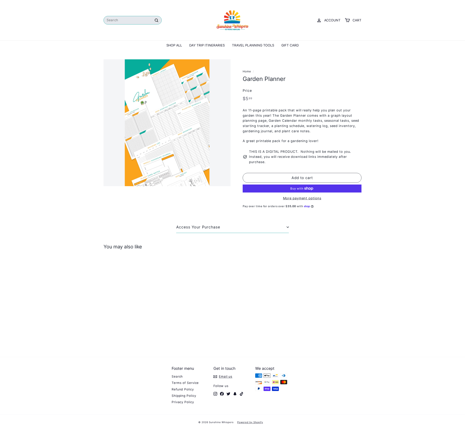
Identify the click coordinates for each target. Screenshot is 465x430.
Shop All (174, 45)
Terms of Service (185, 383)
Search (177, 376)
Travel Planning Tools (253, 45)
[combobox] (133, 20)
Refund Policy (183, 389)
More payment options (302, 198)
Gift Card (290, 45)
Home (247, 71)
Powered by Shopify (250, 422)
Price (247, 91)
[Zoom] (167, 122)
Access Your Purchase (198, 227)
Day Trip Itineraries (207, 45)
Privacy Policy (183, 402)
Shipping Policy (184, 396)
